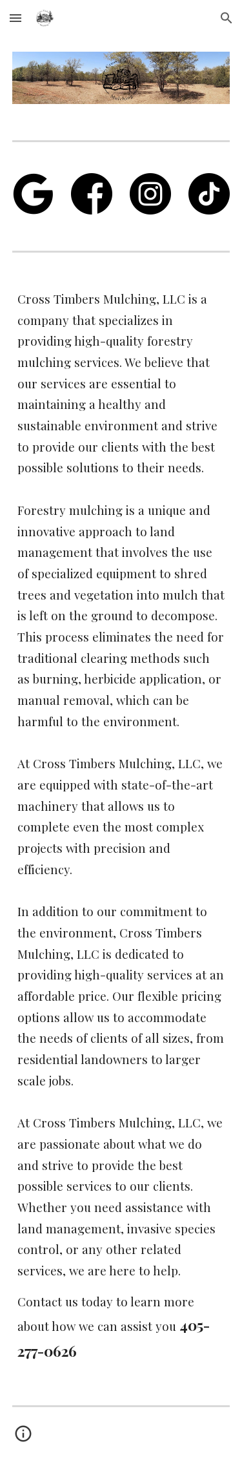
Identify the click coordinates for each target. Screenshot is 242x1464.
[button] (15, 18)
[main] (121, 826)
